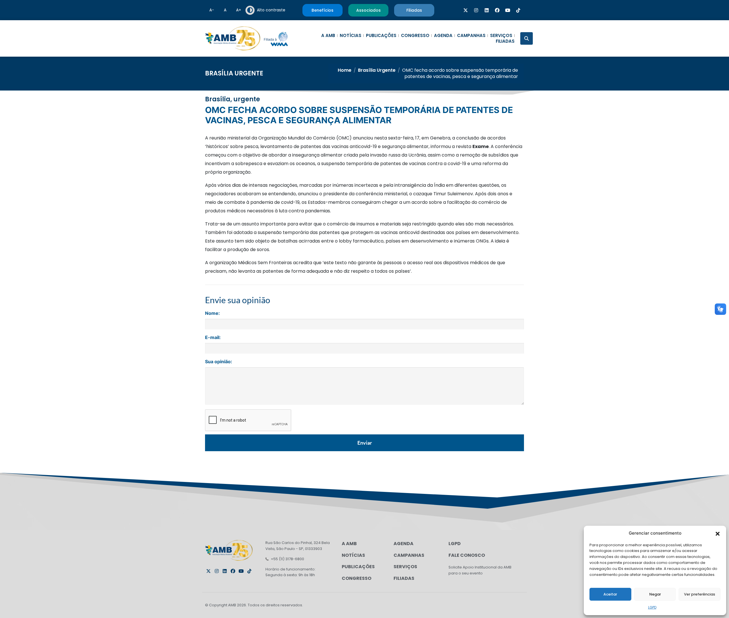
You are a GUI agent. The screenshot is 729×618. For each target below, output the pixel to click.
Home (344, 70)
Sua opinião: (218, 361)
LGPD (652, 607)
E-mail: (213, 337)
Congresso (415, 35)
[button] (717, 533)
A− (211, 10)
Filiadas (505, 41)
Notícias (350, 35)
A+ (238, 10)
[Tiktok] (518, 10)
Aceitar (610, 594)
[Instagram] (476, 10)
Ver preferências (699, 594)
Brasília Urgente (234, 73)
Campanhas (471, 35)
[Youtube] (507, 10)
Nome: (212, 313)
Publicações (381, 35)
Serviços (501, 35)
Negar (655, 594)
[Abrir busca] (526, 38)
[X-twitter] (465, 10)
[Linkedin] (486, 10)
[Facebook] (497, 10)
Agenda (443, 35)
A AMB (328, 35)
